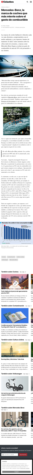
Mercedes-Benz (12, 97)
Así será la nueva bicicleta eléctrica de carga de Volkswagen (13, 394)
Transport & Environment (8, 101)
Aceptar (17, 471)
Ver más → (23, 272)
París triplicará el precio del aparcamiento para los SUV (14, 292)
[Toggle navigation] (31, 2)
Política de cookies (24, 468)
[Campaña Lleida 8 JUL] (16, 121)
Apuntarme (23, 454)
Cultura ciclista (5, 7)
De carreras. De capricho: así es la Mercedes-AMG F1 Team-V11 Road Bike (13, 430)
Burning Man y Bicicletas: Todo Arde (12, 359)
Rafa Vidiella (6, 25)
